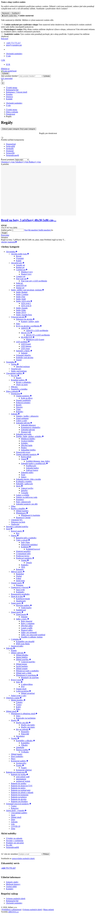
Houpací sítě (26, 432)
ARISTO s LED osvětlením (37, 330)
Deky (18, 682)
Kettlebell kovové (33, 549)
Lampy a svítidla (22, 495)
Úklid (18, 409)
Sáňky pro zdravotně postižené (33, 635)
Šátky (18, 709)
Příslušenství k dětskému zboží (23, 714)
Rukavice (14, 808)
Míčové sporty (17, 572)
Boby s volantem (27, 623)
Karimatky (20, 592)
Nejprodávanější (12, 847)
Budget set (20, 267)
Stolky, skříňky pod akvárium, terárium (26, 290)
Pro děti (9, 845)
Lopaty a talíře (26, 628)
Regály (19, 405)
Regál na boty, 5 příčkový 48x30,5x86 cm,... (28, 220)
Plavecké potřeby (23, 605)
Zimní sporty (16, 612)
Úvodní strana (11, 88)
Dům (13, 819)
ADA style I (26, 303)
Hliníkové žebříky (28, 439)
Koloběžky (25, 743)
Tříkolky (24, 745)
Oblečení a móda (13, 698)
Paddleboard (21, 610)
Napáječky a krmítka (19, 389)
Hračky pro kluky (28, 727)
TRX (23, 567)
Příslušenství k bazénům (30, 515)
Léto (13, 824)
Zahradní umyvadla (23, 434)
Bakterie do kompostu (19, 795)
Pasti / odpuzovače (23, 502)
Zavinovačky (21, 763)
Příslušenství (21, 513)
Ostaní (24, 459)
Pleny (13, 759)
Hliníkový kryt (27, 272)
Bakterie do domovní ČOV (21, 786)
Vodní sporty (16, 603)
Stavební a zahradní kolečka (17, 526)
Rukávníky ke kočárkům (26, 718)
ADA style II (26, 306)
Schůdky (24, 443)
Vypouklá (20, 258)
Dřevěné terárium (23, 366)
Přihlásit (46, 854)
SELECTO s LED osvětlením (38, 335)
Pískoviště (25, 734)
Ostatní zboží (21, 689)
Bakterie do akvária (18, 799)
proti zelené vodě (23, 777)
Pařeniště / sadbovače (24, 484)
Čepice (19, 705)
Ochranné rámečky (23, 355)
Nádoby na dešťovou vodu (26, 497)
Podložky (24, 565)
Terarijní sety (16, 369)
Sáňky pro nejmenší (29, 632)
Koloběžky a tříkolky (24, 741)
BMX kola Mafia (23, 644)
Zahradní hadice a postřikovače (33, 463)
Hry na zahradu (22, 729)
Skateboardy (21, 601)
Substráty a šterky (23, 351)
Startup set (20, 288)
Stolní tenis (20, 581)
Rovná (18, 256)
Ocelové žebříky (27, 441)
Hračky (14, 720)
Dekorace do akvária (24, 319)
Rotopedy (20, 569)
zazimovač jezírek (23, 781)
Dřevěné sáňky (27, 626)
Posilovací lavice (22, 556)
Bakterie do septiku (18, 783)
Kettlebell (25, 547)
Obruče (29, 563)
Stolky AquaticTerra (24, 315)
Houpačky (25, 732)
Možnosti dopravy (13, 884)
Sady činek (25, 542)
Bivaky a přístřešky (23, 382)
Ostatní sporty (16, 583)
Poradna (9, 94)
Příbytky (14, 387)
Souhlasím (16, 13)
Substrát (24, 353)
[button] (3, 60)
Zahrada (14, 414)
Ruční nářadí (26, 457)
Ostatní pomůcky (23, 396)
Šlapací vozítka (22, 750)
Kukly (18, 707)
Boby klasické (26, 621)
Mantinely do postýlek (30, 677)
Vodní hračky (26, 608)
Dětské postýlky (22, 659)
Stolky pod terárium (19, 371)
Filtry (18, 324)
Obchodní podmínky (14, 54)
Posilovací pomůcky (24, 558)
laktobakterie (21, 779)
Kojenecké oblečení (24, 770)
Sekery (23, 477)
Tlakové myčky (27, 488)
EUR (8, 64)
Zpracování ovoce (23, 452)
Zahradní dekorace (28, 425)
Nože (23, 475)
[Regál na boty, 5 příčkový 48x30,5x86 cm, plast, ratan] (38, 215)
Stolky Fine (20, 297)
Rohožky (19, 412)
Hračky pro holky (28, 725)
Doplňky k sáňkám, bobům (31, 637)
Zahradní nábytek (23, 423)
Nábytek (9, 648)
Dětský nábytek (17, 653)
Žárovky (19, 407)
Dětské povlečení (28, 693)
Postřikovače (31, 466)
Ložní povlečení (22, 691)
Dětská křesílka (22, 655)
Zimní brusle (21, 614)
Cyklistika (15, 639)
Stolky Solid (21, 299)
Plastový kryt (26, 274)
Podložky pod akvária (24, 357)
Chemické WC (17, 520)
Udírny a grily (21, 421)
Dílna (13, 506)
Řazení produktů (8, 160)
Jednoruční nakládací (29, 545)
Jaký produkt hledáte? (9, 76)
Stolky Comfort (22, 294)
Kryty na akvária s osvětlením (28, 326)
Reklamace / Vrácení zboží (16, 92)
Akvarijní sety (17, 263)
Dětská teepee (21, 664)
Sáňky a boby (21, 619)
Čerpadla (24, 493)
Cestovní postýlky (28, 662)
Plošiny (24, 448)
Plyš (22, 687)
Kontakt (9, 99)
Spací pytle (20, 590)
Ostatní (24, 560)
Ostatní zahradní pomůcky (26, 454)
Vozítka (14, 738)
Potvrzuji (4, 39)
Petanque (19, 585)
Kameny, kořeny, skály (30, 321)
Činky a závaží (22, 540)
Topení (19, 360)
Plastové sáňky (27, 630)
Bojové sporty (17, 531)
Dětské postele (22, 668)
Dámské (24, 617)
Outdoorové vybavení (20, 587)
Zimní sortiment (22, 418)
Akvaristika (11, 252)
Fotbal (18, 578)
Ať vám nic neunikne (9, 854)
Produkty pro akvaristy (15, 843)
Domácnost (15, 394)
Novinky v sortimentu (14, 841)
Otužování (15, 524)
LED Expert (26, 344)
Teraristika (10, 362)
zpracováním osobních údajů (23, 858)
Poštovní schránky (23, 403)
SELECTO (25, 333)
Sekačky (24, 490)
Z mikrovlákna (27, 684)
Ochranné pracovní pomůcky (18, 804)
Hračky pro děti (22, 723)
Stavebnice (20, 736)
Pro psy (14, 375)
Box (17, 533)
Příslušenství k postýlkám (26, 675)
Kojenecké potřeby (18, 761)
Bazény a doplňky (18, 508)
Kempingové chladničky (30, 427)
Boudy (18, 378)
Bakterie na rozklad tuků (20, 790)
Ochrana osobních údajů (15, 898)
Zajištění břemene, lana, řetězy (38, 461)
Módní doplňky (17, 700)
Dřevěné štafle (26, 445)
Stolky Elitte (21, 310)
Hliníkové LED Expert (35, 339)
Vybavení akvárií (18, 317)
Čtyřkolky (25, 752)
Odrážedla (20, 747)
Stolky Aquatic (22, 308)
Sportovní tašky (17, 646)
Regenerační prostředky (20, 594)
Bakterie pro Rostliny (19, 801)
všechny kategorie (8, 242)
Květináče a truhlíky (24, 481)
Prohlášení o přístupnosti (11, 909)
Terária (14, 364)
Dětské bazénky (22, 511)
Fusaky (19, 765)
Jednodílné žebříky (28, 450)
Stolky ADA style (23, 301)
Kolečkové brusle (23, 599)
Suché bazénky (22, 666)
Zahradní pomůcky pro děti (27, 504)
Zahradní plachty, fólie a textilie (28, 479)
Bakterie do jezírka (18, 774)
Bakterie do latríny (18, 788)
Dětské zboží (11, 711)
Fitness (14, 536)
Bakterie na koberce (19, 797)
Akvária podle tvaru (19, 254)
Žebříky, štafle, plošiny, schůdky (29, 436)
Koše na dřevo (26, 398)
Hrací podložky (17, 756)
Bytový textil (16, 680)
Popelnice (20, 499)
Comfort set (21, 270)
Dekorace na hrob (18, 522)
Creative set (20, 276)
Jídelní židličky (22, 657)
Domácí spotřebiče (23, 400)
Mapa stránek (48, 909)
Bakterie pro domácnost (15, 772)
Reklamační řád (12, 90)
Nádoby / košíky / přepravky (27, 416)
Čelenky (19, 702)
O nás (8, 56)
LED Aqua (25, 348)
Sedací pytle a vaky (18, 696)
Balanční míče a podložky (26, 538)
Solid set (19, 283)
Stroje (18, 486)
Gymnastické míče (23, 554)
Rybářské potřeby (18, 380)
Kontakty (9, 889)
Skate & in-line (17, 596)
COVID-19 (15, 826)
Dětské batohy (16, 754)
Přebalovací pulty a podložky (27, 671)
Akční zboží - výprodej (15, 810)
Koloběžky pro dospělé (25, 641)
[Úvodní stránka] (8, 71)
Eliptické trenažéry (23, 551)
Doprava (9, 97)
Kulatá (18, 261)
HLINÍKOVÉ (27, 337)
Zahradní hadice (32, 468)
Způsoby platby (12, 882)
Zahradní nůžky (27, 472)
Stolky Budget (21, 292)
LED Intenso (26, 346)
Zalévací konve (32, 470)
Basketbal (20, 574)
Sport (8, 529)
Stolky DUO (21, 312)
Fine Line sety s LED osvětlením (34, 281)
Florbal (19, 576)
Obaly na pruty (22, 385)
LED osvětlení (22, 342)
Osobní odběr (11, 886)
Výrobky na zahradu (14, 838)
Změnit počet (6, 230)
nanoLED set (21, 285)
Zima (13, 828)
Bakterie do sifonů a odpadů (22, 792)
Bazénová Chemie (23, 517)
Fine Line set (21, 279)
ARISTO (25, 328)
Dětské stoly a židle (23, 673)
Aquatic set (20, 265)
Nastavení (5, 13)
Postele (14, 650)
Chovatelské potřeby (14, 373)
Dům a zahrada (12, 391)
